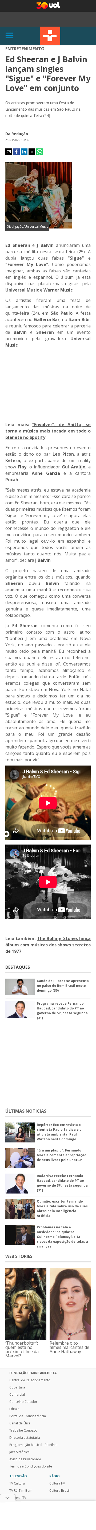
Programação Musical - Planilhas (33, 1444)
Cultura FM (57, 1483)
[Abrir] (9, 36)
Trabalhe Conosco (23, 1430)
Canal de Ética (19, 1423)
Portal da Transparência (27, 1416)
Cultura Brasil (59, 1490)
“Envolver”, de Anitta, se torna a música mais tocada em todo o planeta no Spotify (48, 431)
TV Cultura (50, 36)
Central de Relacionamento (29, 1380)
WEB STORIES (19, 1256)
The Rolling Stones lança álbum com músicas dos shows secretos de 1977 (48, 945)
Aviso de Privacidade (25, 1459)
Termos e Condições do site (30, 1466)
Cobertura (17, 1387)
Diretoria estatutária (24, 1437)
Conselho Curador (23, 1401)
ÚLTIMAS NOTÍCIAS (25, 1111)
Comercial (17, 1394)
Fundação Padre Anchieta (33, 1373)
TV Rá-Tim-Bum (20, 1490)
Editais (14, 1409)
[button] (8, 151)
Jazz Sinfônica (19, 1452)
